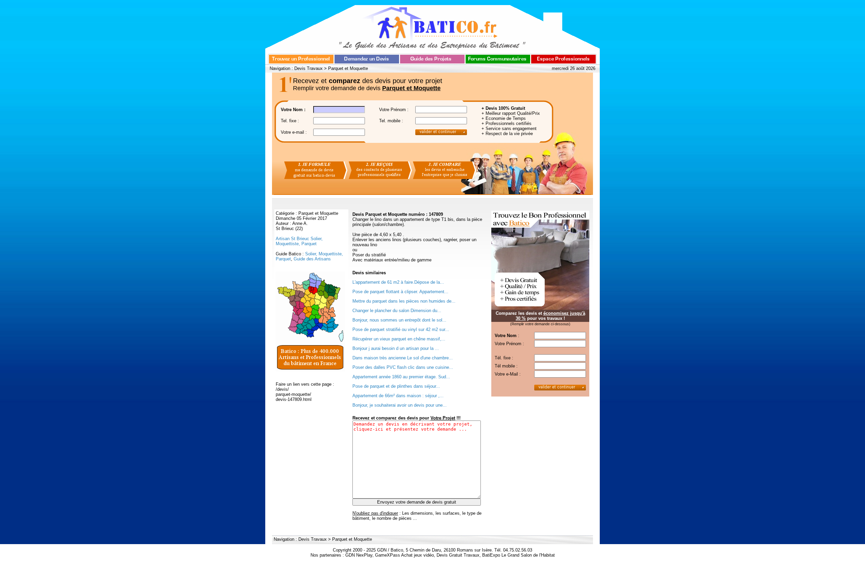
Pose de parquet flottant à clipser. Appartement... (400, 291)
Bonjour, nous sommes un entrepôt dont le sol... (399, 320)
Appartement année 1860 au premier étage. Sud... (401, 376)
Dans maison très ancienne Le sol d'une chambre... (402, 357)
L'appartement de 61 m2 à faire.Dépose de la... (398, 282)
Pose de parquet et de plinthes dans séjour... (396, 386)
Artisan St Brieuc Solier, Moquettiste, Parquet (299, 241)
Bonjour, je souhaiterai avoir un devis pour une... (399, 405)
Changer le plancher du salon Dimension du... (396, 310)
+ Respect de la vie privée (507, 133)
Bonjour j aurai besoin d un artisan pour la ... (395, 348)
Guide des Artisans (312, 258)
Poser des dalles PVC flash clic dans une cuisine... (402, 367)
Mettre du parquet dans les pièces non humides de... (403, 301)
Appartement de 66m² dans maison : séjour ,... (398, 395)
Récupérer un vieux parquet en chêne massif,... (398, 338)
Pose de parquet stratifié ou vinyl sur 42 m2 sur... (400, 329)
